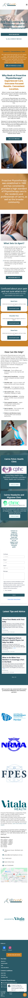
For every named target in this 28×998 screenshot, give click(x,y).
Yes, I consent (8, 590)
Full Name (5, 554)
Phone (5, 559)
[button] (26, 5)
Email (5, 565)
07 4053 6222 (6, 984)
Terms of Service (17, 599)
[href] (14, 875)
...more (3, 628)
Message (5, 571)
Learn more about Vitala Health (13, 824)
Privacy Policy (10, 599)
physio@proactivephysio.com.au (10, 982)
